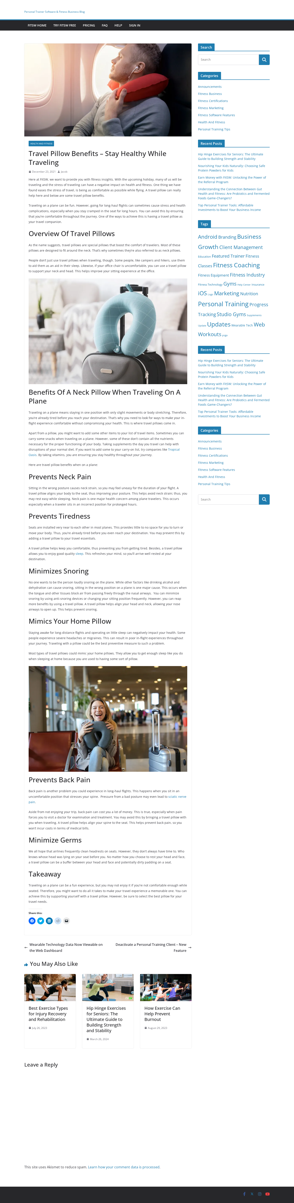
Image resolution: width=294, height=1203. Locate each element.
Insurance (258, 284)
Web (259, 324)
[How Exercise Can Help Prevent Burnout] (166, 977)
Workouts (209, 334)
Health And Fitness (41, 143)
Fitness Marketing (211, 108)
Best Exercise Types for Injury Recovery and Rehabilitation (48, 1013)
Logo (210, 294)
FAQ (105, 25)
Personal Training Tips (214, 129)
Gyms (230, 283)
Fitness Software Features (216, 115)
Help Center (244, 284)
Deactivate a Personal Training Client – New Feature (151, 947)
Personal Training (223, 304)
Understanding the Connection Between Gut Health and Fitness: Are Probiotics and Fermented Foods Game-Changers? (234, 193)
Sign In (134, 25)
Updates (219, 324)
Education (204, 256)
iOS (202, 293)
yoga (224, 335)
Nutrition (249, 294)
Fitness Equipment (213, 275)
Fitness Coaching (236, 265)
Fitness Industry (247, 274)
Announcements (210, 87)
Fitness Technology (210, 284)
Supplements (254, 315)
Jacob (64, 171)
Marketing (226, 293)
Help (118, 25)
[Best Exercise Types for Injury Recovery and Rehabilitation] (50, 977)
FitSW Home (37, 25)
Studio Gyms (231, 314)
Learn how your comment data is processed (123, 1167)
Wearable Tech (242, 325)
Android (207, 236)
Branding (227, 237)
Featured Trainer (228, 256)
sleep (79, 554)
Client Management (241, 247)
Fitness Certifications (213, 101)
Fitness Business (210, 94)
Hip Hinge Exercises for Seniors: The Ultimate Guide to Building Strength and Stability (106, 1019)
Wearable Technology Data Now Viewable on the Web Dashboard (66, 947)
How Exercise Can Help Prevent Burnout (162, 1013)
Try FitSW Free (64, 25)
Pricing (89, 25)
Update (202, 325)
